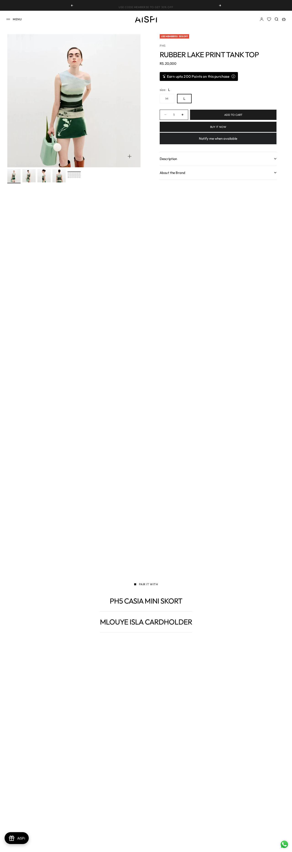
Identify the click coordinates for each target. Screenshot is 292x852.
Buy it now (218, 127)
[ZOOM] (129, 156)
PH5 (163, 45)
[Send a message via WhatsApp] (284, 844)
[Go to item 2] (29, 175)
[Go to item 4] (59, 175)
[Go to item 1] (14, 175)
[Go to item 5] (74, 175)
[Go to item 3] (44, 175)
